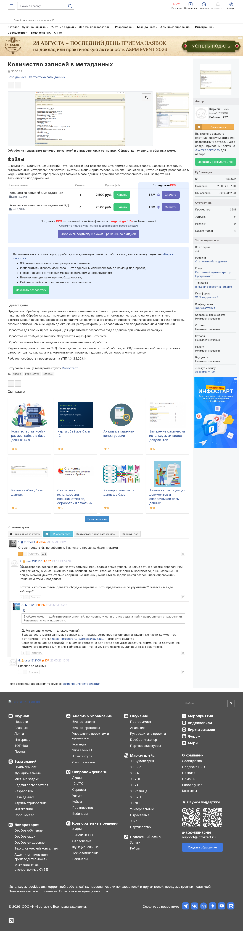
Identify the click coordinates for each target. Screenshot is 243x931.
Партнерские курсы (145, 746)
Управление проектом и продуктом (90, 736)
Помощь (188, 779)
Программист (204, 276)
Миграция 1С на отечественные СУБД (31, 867)
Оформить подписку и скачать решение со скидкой (98, 234)
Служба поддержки (203, 802)
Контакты (189, 791)
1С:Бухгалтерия (142, 761)
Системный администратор (213, 272)
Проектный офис (145, 837)
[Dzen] (212, 906)
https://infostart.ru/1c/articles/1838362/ (78, 638)
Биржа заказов (201, 729)
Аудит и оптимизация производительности (31, 857)
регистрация (71, 683)
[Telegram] (185, 906)
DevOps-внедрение (29, 842)
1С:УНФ (135, 779)
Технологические (85, 853)
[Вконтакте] (194, 906)
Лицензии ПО (82, 835)
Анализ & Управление (92, 716)
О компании (193, 755)
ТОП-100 (21, 746)
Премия (20, 751)
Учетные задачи (26, 779)
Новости (21, 722)
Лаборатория (26, 825)
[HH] (203, 906)
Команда (79, 744)
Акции (77, 777)
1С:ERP (135, 767)
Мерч (193, 743)
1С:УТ (134, 785)
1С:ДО (135, 803)
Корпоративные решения (95, 823)
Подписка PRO (25, 767)
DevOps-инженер (143, 740)
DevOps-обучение (28, 830)
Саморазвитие (83, 762)
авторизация (91, 683)
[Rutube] (230, 906)
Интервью (22, 740)
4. (19, 660)
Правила (188, 773)
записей (48, 374)
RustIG (32, 605)
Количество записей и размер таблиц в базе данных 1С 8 (28, 435)
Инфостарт (70, 368)
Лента (19, 733)
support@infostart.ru (199, 837)
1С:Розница (138, 791)
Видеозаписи (200, 723)
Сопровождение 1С (89, 772)
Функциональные (27, 773)
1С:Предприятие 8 (206, 297)
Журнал (21, 716)
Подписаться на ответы (26, 533)
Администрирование (30, 803)
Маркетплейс (142, 755)
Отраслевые (81, 841)
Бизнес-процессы (86, 728)
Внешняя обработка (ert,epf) (213, 286)
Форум (194, 736)
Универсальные (142, 809)
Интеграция (23, 809)
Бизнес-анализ (83, 722)
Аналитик (137, 728)
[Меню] (11, 6)
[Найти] (230, 703)
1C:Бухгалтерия (205, 308)
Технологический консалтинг (36, 848)
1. (19, 542)
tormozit (29, 542)
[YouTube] (221, 906)
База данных (24, 797)
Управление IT (83, 750)
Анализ (17, 374)
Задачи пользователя (31, 785)
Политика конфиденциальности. (84, 891)
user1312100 (34, 561)
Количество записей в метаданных (60, 64)
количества (32, 374)
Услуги (77, 796)
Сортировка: (95, 533)
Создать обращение (202, 847)
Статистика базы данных (211, 261)
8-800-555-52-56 (196, 833)
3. (23, 605)
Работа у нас (192, 785)
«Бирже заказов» (207, 150)
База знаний (25, 761)
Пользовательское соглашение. (33, 891)
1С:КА (134, 773)
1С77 (133, 821)
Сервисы (79, 790)
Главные (21, 728)
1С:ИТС (77, 783)
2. (21, 561)
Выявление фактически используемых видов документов (167, 435)
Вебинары (80, 814)
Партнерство (82, 807)
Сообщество (24, 815)
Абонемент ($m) (205, 371)
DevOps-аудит (25, 836)
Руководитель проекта (148, 733)
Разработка (23, 791)
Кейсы (77, 801)
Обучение (139, 716)
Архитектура (82, 756)
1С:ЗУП (135, 797)
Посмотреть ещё (97, 519)
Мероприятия (200, 716)
